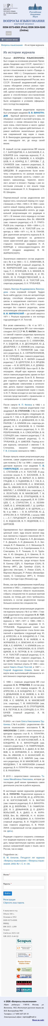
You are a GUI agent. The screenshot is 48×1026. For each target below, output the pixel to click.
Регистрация (9, 899)
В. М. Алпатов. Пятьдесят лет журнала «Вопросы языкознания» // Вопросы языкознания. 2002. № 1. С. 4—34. (24, 860)
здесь (9, 830)
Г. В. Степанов (10, 450)
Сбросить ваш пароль (13, 902)
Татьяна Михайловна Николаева (24, 778)
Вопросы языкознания (12, 45)
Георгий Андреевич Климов (17, 670)
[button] (10, 40)
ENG (8, 33)
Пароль (6, 883)
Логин (6, 874)
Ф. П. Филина (25, 404)
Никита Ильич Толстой (21, 666)
